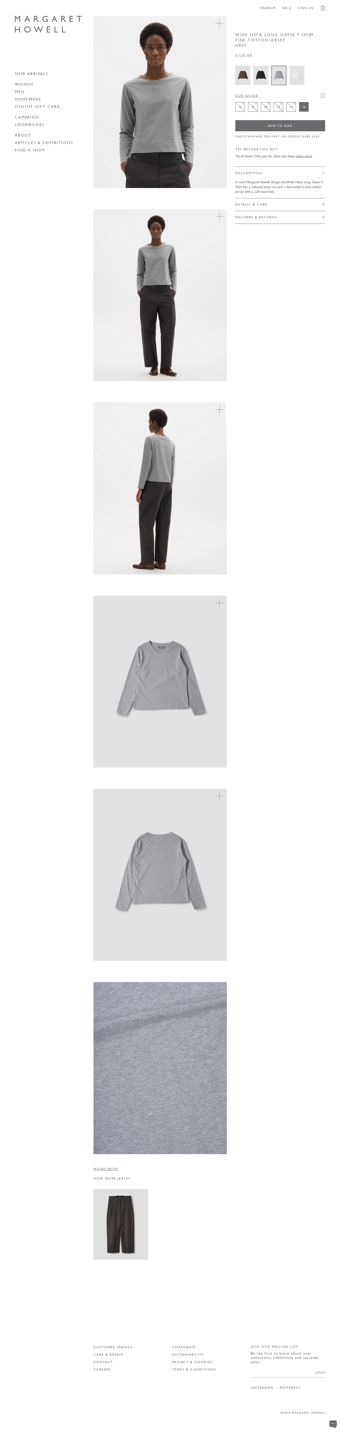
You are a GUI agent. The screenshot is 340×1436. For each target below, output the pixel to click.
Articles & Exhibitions (44, 142)
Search (268, 8)
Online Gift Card (38, 106)
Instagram (262, 1387)
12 (132, 1241)
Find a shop (30, 150)
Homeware (28, 99)
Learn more (304, 156)
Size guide (246, 95)
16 (112, 1251)
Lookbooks (30, 124)
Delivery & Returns (256, 217)
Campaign (27, 117)
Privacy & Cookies (192, 1362)
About (23, 135)
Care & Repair (108, 1354)
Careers (102, 1369)
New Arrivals (31, 73)
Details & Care (251, 204)
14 (102, 1251)
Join (320, 1372)
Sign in (305, 8)
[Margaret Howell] (48, 24)
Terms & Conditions (194, 1369)
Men (20, 91)
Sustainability (188, 1354)
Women (24, 84)
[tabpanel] (209, 1224)
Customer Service (113, 1347)
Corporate (184, 1347)
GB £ (287, 8)
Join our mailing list (274, 1346)
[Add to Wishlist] (322, 95)
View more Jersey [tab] (112, 1178)
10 (122, 1241)
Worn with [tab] (106, 1169)
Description (248, 173)
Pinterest (290, 1387)
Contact (103, 1362)
